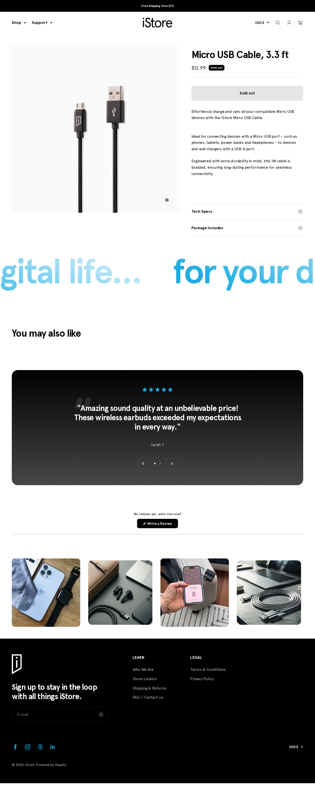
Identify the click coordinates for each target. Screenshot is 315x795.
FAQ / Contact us (148, 697)
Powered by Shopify (51, 765)
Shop (16, 22)
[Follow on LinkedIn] (52, 747)
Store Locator (145, 678)
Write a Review (162, 524)
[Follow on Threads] (40, 747)
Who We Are (143, 669)
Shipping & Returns (150, 688)
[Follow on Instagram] (27, 747)
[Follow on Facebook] (15, 747)
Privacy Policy (202, 678)
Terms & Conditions (208, 669)
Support (39, 22)
